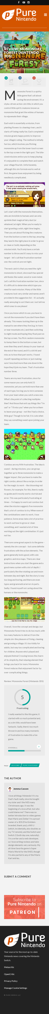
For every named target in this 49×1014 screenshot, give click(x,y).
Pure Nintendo (30, 765)
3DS (19, 42)
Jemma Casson (14, 63)
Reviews (10, 42)
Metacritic (9, 967)
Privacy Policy (10, 981)
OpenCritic (9, 974)
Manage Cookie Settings (15, 988)
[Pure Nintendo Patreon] (24, 907)
